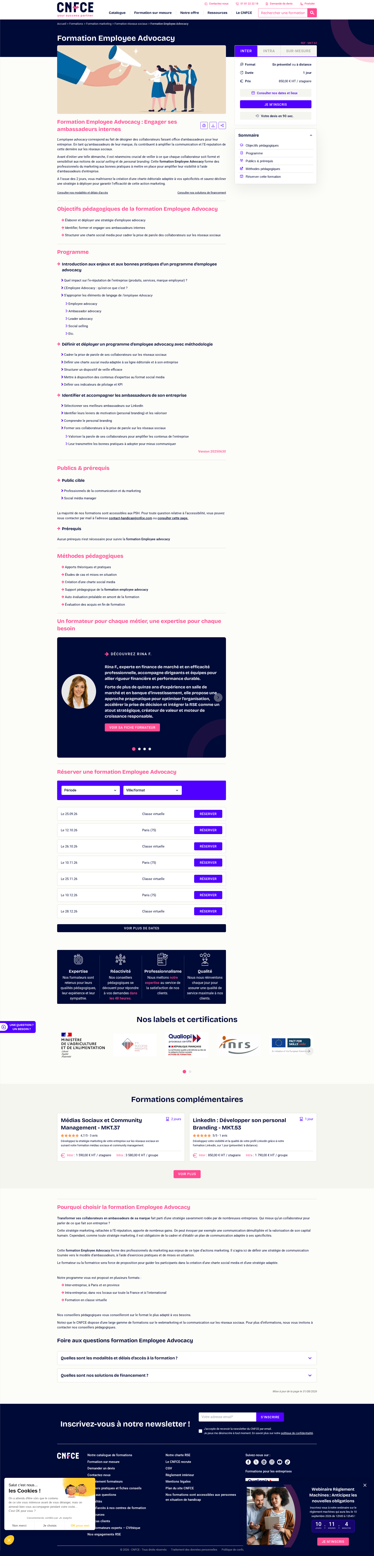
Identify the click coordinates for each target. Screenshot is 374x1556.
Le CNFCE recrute (178, 1462)
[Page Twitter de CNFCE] (256, 1462)
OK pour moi (80, 1525)
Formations (76, 23)
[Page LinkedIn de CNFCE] (264, 1462)
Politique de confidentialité (238, 1549)
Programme (254, 153)
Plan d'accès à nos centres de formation (116, 1508)
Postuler (310, 3)
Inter (246, 51)
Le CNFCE (244, 13)
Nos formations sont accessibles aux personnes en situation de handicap (201, 1497)
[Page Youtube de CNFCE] (279, 1462)
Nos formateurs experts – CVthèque (113, 1528)
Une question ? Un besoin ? (22, 1027)
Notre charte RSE (178, 1455)
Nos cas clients (98, 1521)
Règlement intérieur (180, 1475)
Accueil (61, 23)
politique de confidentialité (297, 1433)
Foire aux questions (101, 1494)
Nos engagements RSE (104, 1534)
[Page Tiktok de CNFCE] (287, 1462)
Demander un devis (101, 1468)
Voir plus (187, 1174)
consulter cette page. (173, 518)
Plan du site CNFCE (180, 1488)
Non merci (19, 1525)
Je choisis (49, 1525)
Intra (269, 51)
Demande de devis (281, 3)
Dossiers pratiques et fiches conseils (114, 1488)
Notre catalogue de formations (109, 1455)
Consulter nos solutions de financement (201, 192)
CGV (169, 1468)
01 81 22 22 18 (249, 3)
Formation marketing (98, 23)
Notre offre (189, 13)
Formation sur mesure (153, 13)
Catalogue (117, 13)
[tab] (133, 749)
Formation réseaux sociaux (130, 23)
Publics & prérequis (259, 160)
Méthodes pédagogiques (263, 168)
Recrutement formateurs (105, 1481)
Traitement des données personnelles (194, 1549)
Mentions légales (178, 1481)
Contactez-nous (219, 3)
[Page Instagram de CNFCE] (271, 1462)
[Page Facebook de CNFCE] (248, 1462)
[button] (9, 1540)
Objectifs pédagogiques (262, 145)
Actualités (94, 1501)
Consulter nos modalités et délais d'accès (82, 192)
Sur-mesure (298, 51)
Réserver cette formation (263, 176)
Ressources (217, 13)
